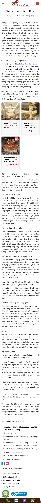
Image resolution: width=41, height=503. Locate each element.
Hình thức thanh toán (11, 484)
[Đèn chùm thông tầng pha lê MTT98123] (10, 111)
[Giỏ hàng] (37, 3)
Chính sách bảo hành (11, 474)
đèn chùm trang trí (32, 64)
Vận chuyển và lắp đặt (11, 480)
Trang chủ (10, 16)
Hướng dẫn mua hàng (11, 487)
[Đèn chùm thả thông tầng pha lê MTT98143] (30, 111)
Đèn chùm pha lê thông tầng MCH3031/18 (10, 159)
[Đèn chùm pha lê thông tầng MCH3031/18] (10, 146)
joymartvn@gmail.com (14, 459)
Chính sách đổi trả (10, 477)
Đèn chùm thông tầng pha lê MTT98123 (10, 125)
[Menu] (2, 3)
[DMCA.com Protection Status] (5, 494)
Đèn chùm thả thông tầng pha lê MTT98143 (30, 125)
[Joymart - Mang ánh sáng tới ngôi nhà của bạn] (20, 3)
